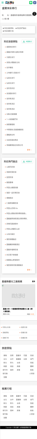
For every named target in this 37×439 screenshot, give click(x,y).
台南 (18, 363)
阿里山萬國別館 (12, 187)
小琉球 (31, 373)
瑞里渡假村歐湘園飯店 (14, 265)
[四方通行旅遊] (9, 3)
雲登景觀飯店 (11, 239)
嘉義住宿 (24, 332)
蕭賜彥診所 (10, 135)
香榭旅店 (9, 198)
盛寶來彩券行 (11, 47)
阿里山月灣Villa (12, 208)
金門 (32, 359)
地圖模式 (29, 41)
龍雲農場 (9, 182)
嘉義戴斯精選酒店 (13, 244)
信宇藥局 (9, 67)
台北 (5, 359)
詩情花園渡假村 (12, 224)
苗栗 (11, 355)
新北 (5, 363)
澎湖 (32, 355)
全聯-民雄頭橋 (11, 114)
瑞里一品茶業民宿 (13, 193)
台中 (11, 359)
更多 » (29, 150)
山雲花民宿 (10, 167)
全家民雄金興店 (12, 140)
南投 (11, 366)
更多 (33, 281)
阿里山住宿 (6, 327)
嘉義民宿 (24, 338)
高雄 (18, 366)
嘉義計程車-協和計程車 (14, 52)
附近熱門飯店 (21, 28)
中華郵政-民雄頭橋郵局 (14, 130)
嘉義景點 (6, 332)
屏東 (18, 370)
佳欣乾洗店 (10, 99)
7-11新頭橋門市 (12, 119)
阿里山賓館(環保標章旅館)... (16, 213)
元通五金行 (10, 57)
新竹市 (5, 370)
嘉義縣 (18, 359)
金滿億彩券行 (11, 93)
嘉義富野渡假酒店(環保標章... (17, 219)
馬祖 (32, 363)
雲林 (11, 370)
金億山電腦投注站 (13, 62)
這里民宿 (9, 177)
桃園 (5, 366)
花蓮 (25, 355)
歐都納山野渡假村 (13, 260)
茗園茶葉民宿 (11, 172)
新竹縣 (5, 373)
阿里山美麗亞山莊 (13, 229)
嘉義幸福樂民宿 (12, 250)
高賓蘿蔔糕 (10, 124)
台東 (25, 359)
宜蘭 (5, 377)
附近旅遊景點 (9, 28)
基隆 (5, 355)
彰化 (11, 363)
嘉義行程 (6, 338)
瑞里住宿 (24, 327)
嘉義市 (18, 355)
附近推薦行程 (9, 31)
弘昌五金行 (10, 78)
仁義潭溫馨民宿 (12, 203)
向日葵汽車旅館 (12, 255)
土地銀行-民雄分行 (13, 73)
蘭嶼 (32, 366)
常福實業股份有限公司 (14, 145)
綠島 (32, 370)
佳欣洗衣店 (10, 88)
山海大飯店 (10, 234)
